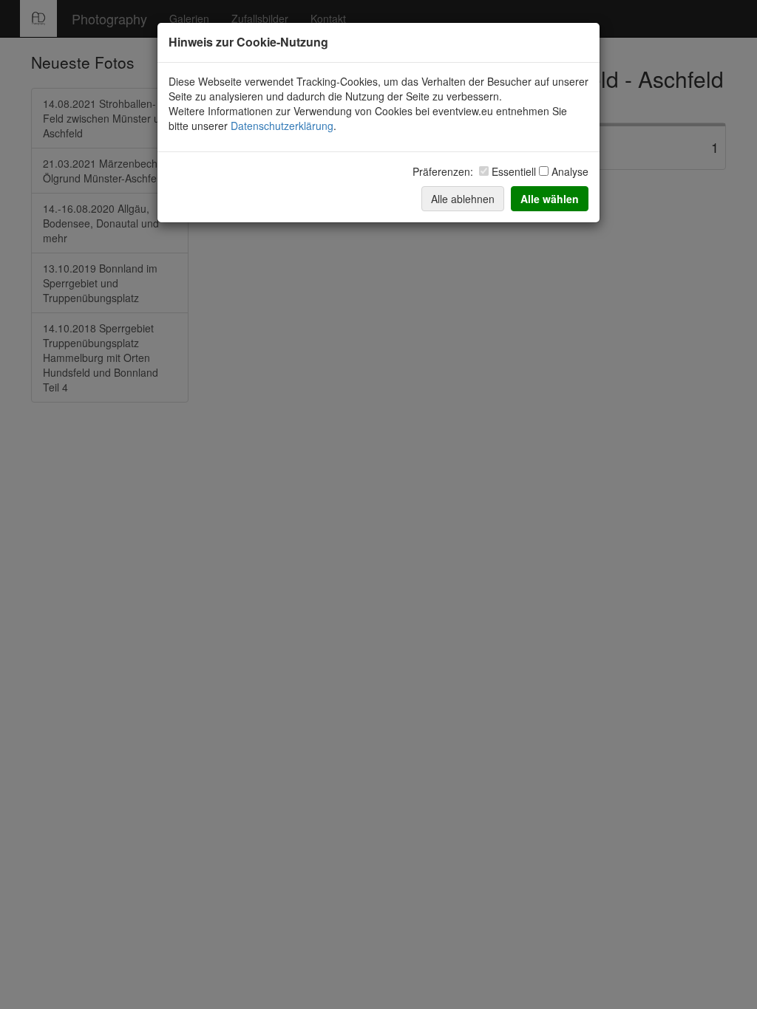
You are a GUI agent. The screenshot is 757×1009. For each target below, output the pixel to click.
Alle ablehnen (463, 198)
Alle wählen (549, 198)
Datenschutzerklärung (282, 125)
